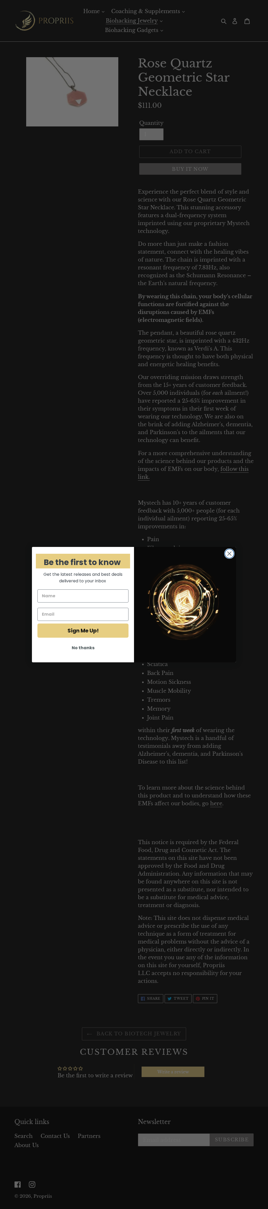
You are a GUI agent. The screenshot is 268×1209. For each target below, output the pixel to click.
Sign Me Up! (83, 630)
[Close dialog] (229, 553)
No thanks (83, 648)
